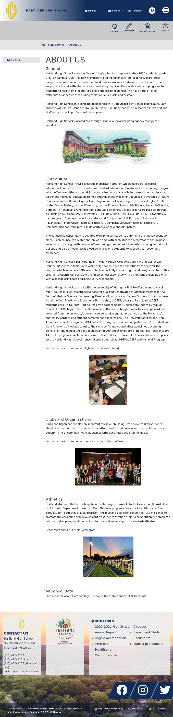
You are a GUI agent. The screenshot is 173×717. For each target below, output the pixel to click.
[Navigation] (165, 10)
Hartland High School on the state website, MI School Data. (109, 596)
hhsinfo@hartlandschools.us (21, 671)
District (92, 10)
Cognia (106, 121)
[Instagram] (144, 697)
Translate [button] (137, 10)
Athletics (101, 644)
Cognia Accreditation (110, 638)
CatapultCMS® (37, 712)
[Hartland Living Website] (65, 632)
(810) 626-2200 (14, 655)
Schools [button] (116, 10)
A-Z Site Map (159, 709)
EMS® (50, 712)
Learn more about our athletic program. (71, 530)
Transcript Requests (148, 644)
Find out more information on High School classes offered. (83, 348)
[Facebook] (123, 697)
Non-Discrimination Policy (110, 709)
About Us (75, 44)
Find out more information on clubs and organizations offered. (85, 441)
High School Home (53, 44)
